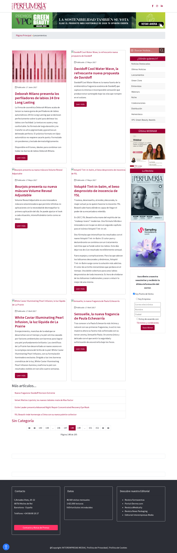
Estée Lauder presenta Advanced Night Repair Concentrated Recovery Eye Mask (52, 407)
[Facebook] (152, 6)
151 (90, 427)
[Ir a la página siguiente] (103, 427)
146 (58, 427)
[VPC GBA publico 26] (88, 20)
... (53, 427)
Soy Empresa (144, 299)
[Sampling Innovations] (147, 244)
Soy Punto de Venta (144, 293)
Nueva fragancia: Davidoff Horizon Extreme (35, 393)
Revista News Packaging (136, 511)
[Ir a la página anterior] (34, 427)
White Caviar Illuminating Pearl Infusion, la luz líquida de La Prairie (39, 321)
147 (65, 427)
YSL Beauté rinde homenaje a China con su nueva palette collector (46, 414)
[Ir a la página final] (108, 427)
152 (97, 427)
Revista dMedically (133, 507)
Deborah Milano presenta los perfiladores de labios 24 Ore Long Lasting (37, 97)
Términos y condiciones (148, 322)
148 (72, 427)
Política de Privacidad (97, 547)
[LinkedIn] (162, 6)
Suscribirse (148, 327)
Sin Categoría (23, 420)
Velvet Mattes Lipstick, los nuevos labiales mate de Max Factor (44, 400)
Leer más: (21, 157)
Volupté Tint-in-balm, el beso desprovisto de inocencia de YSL (96, 190)
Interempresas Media (143, 514)
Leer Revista (147, 208)
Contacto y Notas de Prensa (36, 527)
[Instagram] (157, 6)
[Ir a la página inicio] (29, 427)
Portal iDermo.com (134, 503)
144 (47, 427)
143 (40, 427)
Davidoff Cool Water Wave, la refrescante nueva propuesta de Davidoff (96, 72)
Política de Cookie (117, 547)
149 (79, 427)
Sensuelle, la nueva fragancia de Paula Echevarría (96, 316)
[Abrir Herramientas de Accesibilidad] (6, 547)
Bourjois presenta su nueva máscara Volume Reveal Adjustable (36, 190)
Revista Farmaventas (135, 499)
